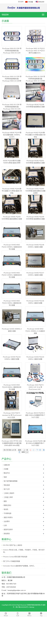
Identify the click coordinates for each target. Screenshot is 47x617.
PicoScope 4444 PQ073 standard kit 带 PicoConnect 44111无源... (11, 415)
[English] (40, 2)
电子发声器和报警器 (10, 481)
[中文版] (29, 2)
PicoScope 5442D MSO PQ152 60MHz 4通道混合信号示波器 (11, 303)
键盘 (5, 501)
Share (6, 615)
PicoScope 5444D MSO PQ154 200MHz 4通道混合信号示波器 (12, 247)
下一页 (38, 450)
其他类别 (7, 533)
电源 (5, 477)
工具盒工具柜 (8, 497)
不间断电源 (7, 513)
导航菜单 (5, 15)
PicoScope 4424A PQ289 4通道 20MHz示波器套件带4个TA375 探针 (35, 443)
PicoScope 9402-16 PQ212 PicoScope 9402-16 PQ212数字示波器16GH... (35, 51)
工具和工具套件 (9, 493)
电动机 (6, 509)
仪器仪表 (7, 465)
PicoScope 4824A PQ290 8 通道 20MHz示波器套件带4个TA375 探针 (35, 415)
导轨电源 (7, 485)
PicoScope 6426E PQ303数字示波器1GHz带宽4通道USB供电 (35, 135)
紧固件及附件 (8, 529)
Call (17, 615)
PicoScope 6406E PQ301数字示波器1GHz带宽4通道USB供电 (12, 191)
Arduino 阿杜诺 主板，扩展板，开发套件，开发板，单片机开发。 (24, 551)
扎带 (5, 525)
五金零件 (7, 521)
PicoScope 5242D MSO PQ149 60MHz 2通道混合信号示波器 (11, 387)
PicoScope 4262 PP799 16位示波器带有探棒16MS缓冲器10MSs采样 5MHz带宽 (12, 443)
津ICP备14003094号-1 (22, 607)
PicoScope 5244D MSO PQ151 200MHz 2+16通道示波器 (35, 331)
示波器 (6, 469)
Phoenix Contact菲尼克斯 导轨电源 (15, 557)
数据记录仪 (7, 505)
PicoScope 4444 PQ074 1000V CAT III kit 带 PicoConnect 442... (35, 387)
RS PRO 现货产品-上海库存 (12, 545)
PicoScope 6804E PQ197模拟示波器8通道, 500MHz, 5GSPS (11, 135)
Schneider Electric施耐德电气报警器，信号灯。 (19, 566)
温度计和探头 (8, 517)
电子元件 (7, 489)
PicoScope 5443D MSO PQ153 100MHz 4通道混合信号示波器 (12, 275)
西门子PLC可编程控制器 (11, 561)
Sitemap (31, 607)
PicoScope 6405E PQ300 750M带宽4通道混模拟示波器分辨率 (35, 191)
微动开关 (7, 473)
